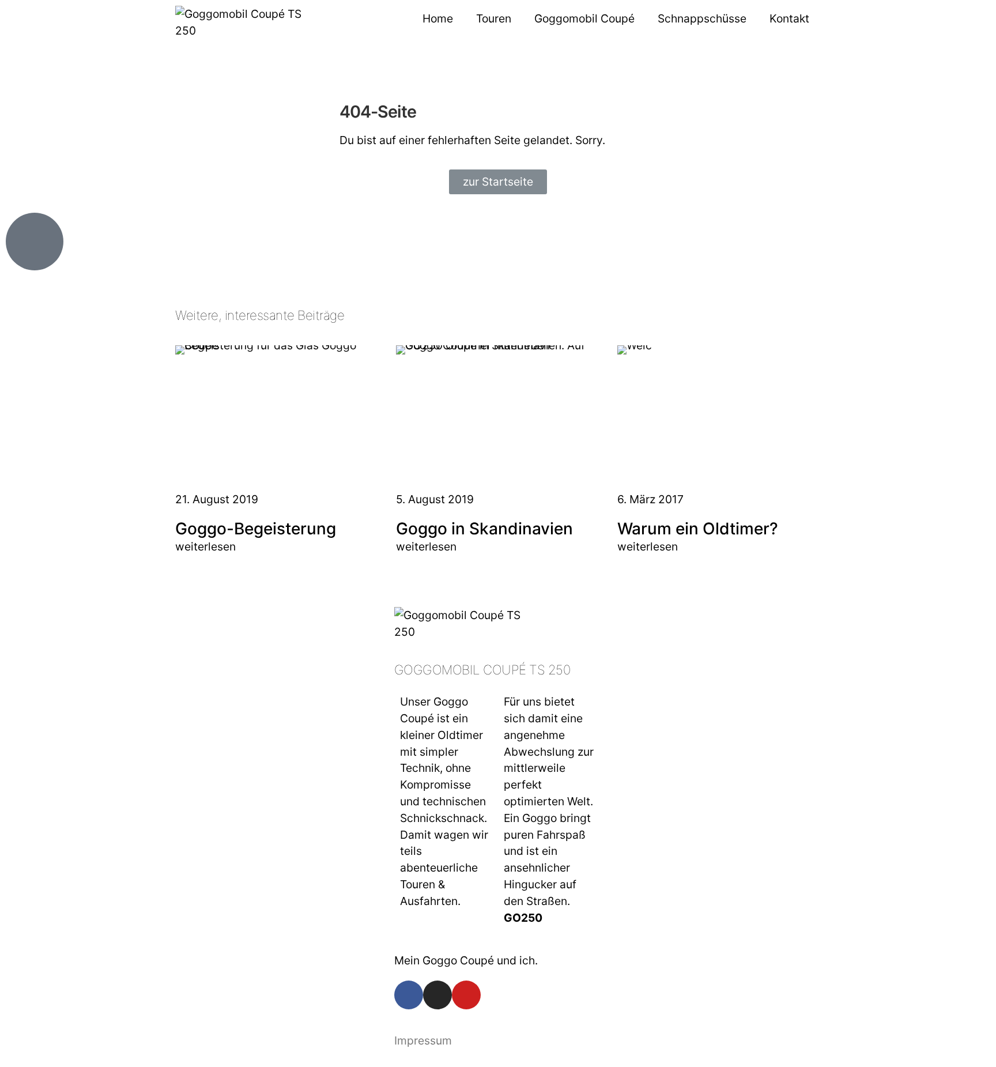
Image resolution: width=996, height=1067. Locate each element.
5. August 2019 (435, 499)
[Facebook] (408, 995)
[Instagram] (437, 995)
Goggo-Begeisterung (255, 528)
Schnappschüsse (702, 18)
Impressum (423, 1040)
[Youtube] (466, 995)
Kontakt (789, 18)
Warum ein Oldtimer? (697, 528)
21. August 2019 (216, 499)
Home (437, 18)
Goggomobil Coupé (584, 18)
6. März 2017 (650, 499)
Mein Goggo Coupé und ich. (466, 960)
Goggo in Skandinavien (484, 528)
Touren (493, 18)
